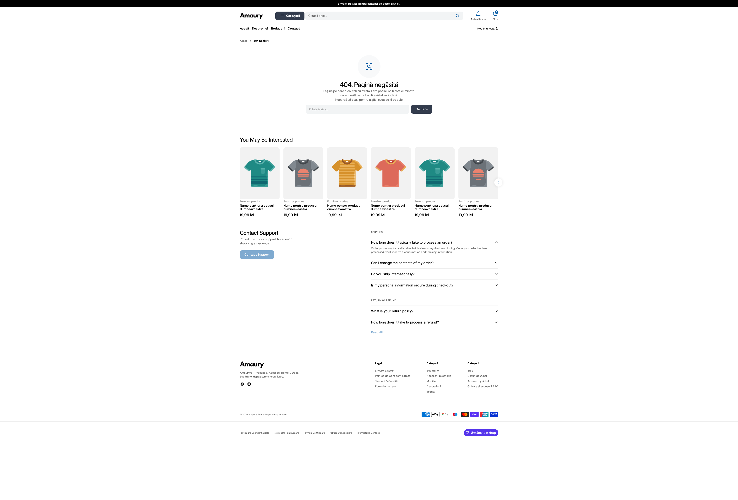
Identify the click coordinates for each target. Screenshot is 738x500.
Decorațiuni (434, 386)
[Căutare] (457, 16)
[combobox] (384, 16)
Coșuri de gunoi (477, 376)
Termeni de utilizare (314, 432)
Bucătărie (433, 370)
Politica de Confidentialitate (392, 376)
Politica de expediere (341, 432)
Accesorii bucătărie (439, 376)
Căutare (422, 109)
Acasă (244, 40)
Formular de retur (386, 386)
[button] (478, 15)
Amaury (252, 414)
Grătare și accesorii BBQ (482, 386)
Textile (431, 392)
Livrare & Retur (384, 370)
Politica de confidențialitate (254, 432)
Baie (470, 370)
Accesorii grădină (478, 381)
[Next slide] (498, 182)
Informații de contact (368, 432)
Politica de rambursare (286, 432)
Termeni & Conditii (386, 381)
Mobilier (432, 381)
